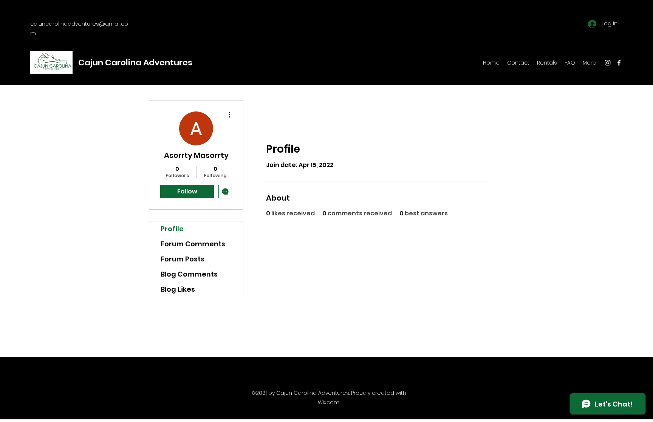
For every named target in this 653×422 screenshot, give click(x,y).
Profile (172, 228)
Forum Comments (193, 244)
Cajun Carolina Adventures (135, 62)
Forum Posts (182, 259)
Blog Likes (178, 289)
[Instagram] (607, 62)
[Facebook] (619, 62)
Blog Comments (189, 274)
